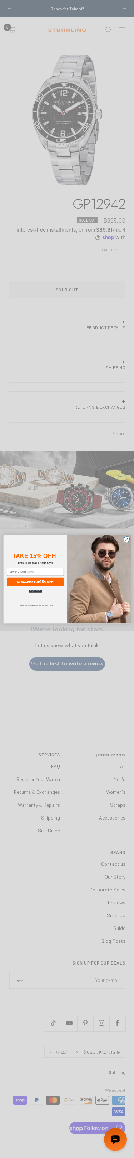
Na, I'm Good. (35, 591)
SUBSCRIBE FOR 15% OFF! (35, 581)
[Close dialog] (126, 539)
